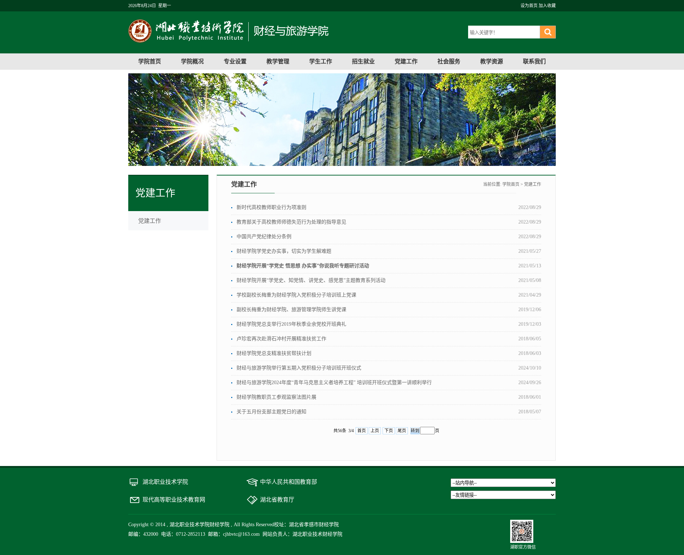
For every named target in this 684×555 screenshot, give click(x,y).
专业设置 (235, 61)
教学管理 (277, 61)
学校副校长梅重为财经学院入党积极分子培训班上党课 (296, 295)
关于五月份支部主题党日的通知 (271, 411)
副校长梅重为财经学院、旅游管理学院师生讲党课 (291, 309)
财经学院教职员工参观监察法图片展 (276, 397)
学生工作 (320, 61)
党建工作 (406, 61)
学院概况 (192, 61)
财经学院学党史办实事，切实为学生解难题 (284, 251)
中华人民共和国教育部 (288, 482)
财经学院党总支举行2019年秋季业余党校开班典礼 (291, 324)
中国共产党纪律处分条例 (264, 236)
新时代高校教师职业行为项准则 (271, 207)
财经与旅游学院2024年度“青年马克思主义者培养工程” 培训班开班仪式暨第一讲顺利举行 (334, 382)
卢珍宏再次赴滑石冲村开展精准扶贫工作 (281, 338)
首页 (361, 430)
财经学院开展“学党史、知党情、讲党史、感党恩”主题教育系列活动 (311, 280)
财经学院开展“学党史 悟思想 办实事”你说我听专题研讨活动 (303, 265)
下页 (388, 430)
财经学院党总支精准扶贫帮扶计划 (274, 353)
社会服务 (448, 61)
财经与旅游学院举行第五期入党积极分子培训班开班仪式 (299, 368)
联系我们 (534, 61)
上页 (374, 430)
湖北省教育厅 (277, 500)
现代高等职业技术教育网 (173, 500)
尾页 (402, 430)
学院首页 (149, 61)
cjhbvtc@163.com (241, 534)
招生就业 (363, 61)
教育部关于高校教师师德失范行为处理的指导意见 (291, 222)
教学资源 (491, 61)
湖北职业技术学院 (165, 482)
